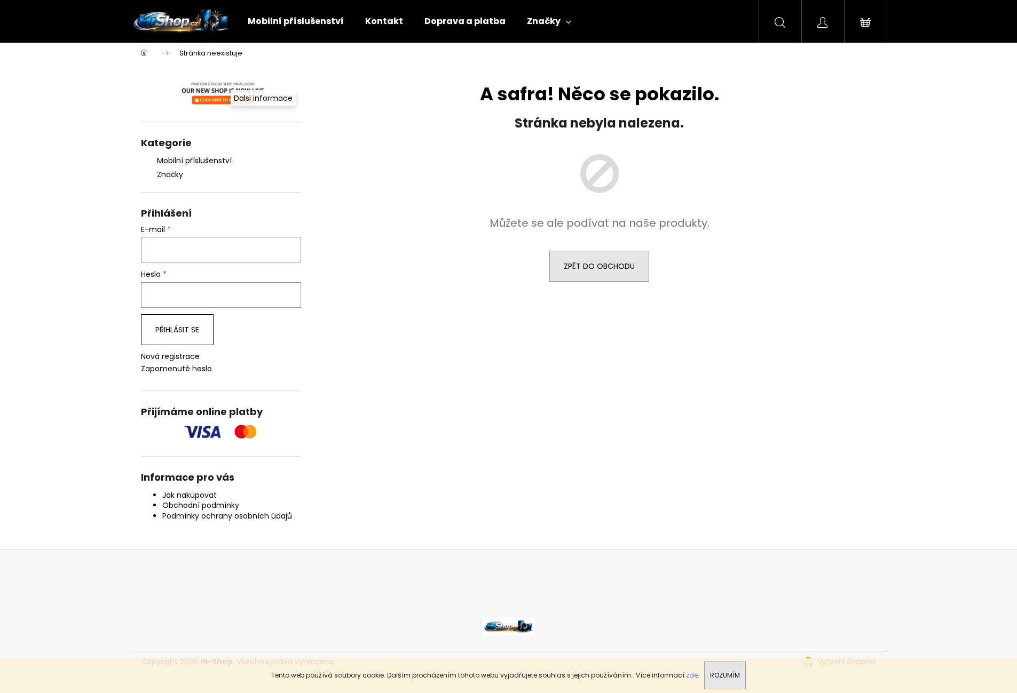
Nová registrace (170, 357)
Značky (170, 174)
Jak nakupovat (189, 495)
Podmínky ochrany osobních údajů (227, 516)
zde (692, 675)
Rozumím (725, 675)
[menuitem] (295, 21)
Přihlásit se (177, 329)
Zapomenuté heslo (176, 369)
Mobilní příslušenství (194, 160)
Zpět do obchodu (599, 266)
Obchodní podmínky (200, 505)
